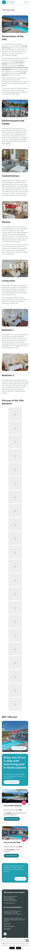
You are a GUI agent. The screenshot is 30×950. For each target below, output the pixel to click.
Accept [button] (12, 948)
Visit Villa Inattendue (11, 782)
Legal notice (7, 923)
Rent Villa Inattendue (11, 819)
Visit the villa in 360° (19, 748)
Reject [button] (18, 948)
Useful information (9, 926)
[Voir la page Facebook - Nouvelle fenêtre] (5, 933)
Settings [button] (20, 943)
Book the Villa (20, 879)
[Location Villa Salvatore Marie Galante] (9, 2)
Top (27, 940)
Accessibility (7, 928)
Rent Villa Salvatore (11, 855)
